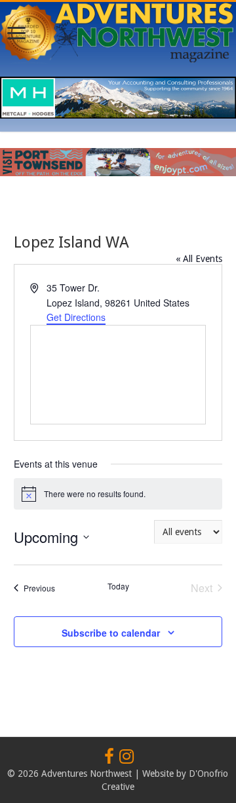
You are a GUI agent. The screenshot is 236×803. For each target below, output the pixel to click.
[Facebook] (109, 757)
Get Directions (76, 317)
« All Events (199, 258)
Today (118, 586)
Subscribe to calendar (111, 632)
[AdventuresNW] (118, 30)
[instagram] (126, 757)
